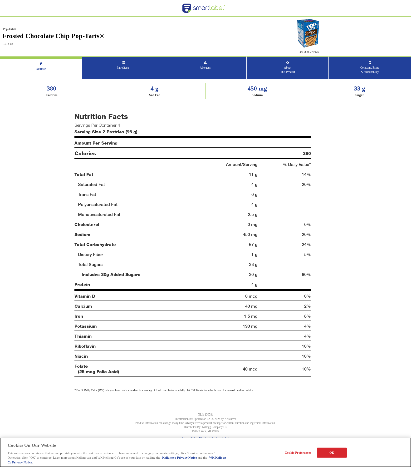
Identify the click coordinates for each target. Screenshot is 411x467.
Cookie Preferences (298, 452)
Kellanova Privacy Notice (179, 457)
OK (331, 452)
